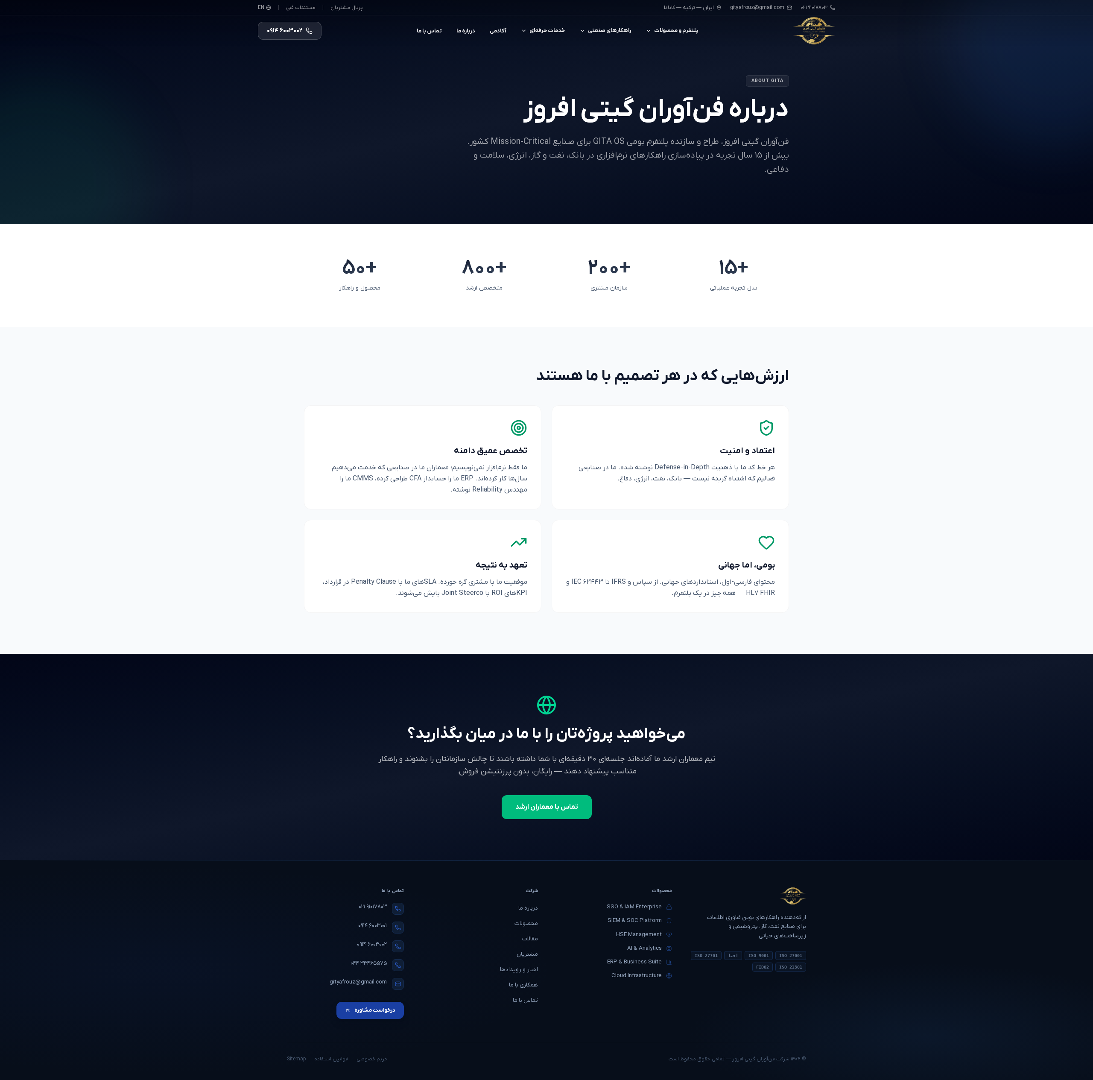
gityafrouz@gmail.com (757, 7)
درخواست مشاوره (374, 1010)
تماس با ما (429, 31)
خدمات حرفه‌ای (547, 30)
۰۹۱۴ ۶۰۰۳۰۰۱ (372, 925)
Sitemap (296, 1059)
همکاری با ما (523, 985)
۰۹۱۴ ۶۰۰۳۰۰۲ (372, 944)
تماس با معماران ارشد (546, 807)
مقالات (530, 938)
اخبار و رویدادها (519, 969)
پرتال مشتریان (346, 7)
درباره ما (465, 31)
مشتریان (527, 954)
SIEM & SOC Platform (635, 920)
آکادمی (498, 31)
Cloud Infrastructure (636, 975)
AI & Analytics (644, 948)
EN (261, 7)
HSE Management (639, 934)
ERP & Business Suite (634, 962)
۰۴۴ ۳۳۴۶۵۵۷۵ (369, 963)
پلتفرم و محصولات (676, 30)
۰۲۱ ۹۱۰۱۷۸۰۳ (373, 906)
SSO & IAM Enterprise (634, 906)
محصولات (526, 923)
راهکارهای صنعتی (609, 30)
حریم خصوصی (372, 1059)
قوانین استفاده (331, 1059)
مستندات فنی (301, 7)
